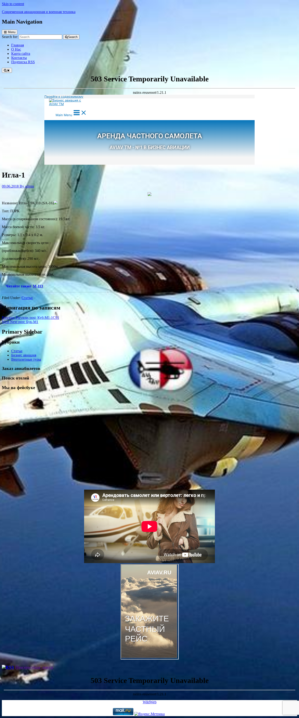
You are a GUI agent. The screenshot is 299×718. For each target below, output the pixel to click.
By (27, 186)
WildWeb (150, 702)
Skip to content (13, 4)
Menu (11, 32)
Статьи (27, 298)
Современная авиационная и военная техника (38, 12)
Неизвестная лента (34, 667)
